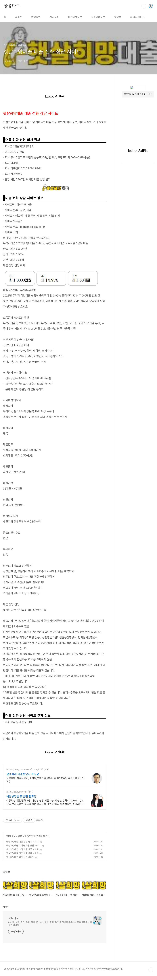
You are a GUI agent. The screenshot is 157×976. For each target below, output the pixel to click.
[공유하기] (15, 820)
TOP (150, 969)
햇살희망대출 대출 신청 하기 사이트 (22, 841)
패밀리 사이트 (137, 17)
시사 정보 (11, 836)
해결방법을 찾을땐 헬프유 (21, 796)
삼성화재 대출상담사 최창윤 (22, 774)
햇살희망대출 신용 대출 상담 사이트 (22, 853)
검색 (144, 6)
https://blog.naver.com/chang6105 (24, 769)
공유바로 (12, 6)
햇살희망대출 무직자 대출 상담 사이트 (23, 845)
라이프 (18, 17)
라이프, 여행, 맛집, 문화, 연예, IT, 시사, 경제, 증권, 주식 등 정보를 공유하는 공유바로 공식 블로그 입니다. (50, 924)
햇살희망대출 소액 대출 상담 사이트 (22, 849)
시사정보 (54, 17)
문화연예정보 (98, 17)
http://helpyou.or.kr (16, 791)
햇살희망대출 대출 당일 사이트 (20, 856)
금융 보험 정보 (24, 836)
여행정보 (35, 17)
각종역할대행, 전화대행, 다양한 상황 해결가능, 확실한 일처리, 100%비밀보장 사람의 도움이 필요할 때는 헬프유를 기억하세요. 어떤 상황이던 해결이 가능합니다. (45, 802)
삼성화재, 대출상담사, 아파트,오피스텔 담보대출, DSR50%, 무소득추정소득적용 (45, 779)
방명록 (117, 17)
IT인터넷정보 (75, 17)
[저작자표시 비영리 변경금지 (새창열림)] (39, 820)
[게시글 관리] (18, 820)
